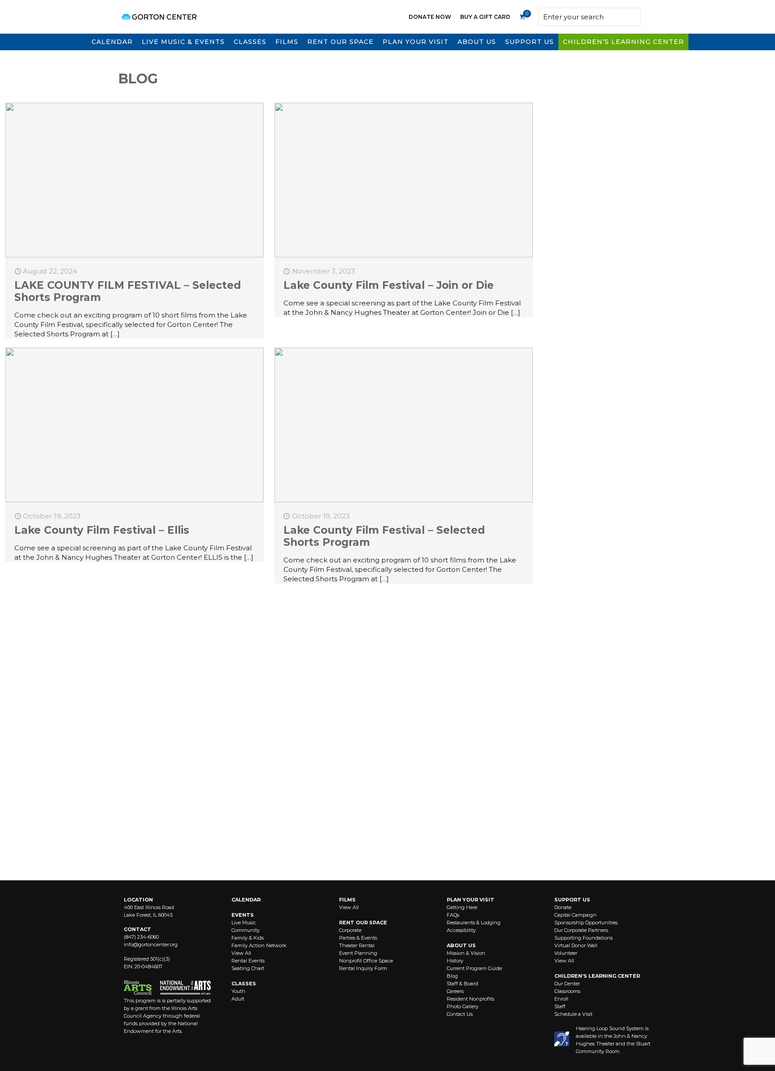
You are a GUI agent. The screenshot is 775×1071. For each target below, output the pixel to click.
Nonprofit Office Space (366, 961)
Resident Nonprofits (470, 999)
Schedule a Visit (573, 1014)
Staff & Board (462, 983)
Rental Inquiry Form (363, 968)
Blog (452, 976)
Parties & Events (358, 938)
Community (245, 930)
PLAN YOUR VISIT (470, 900)
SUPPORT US (572, 900)
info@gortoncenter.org (151, 944)
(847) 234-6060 (141, 937)
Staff (560, 1006)
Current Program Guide (474, 968)
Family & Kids (247, 938)
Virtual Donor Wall (575, 945)
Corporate (350, 930)
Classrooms (567, 991)
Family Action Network (259, 945)
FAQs (453, 915)
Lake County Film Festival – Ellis (101, 530)
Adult (237, 999)
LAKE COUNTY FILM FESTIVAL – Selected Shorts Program (127, 291)
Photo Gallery (463, 1006)
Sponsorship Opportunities (586, 922)
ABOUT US (461, 945)
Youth (238, 991)
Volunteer (565, 953)
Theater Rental (356, 945)
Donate (562, 907)
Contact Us (460, 1014)
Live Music (243, 922)
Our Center (567, 983)
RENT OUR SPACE (363, 922)
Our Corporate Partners (581, 930)
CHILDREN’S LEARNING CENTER (597, 976)
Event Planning (358, 953)
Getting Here (462, 907)
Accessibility (461, 930)
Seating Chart (247, 968)
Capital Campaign (575, 915)
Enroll (561, 999)
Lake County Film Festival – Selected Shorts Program (384, 536)
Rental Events (248, 961)
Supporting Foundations (583, 938)
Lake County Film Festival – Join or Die (388, 285)
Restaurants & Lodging (474, 922)
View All (241, 953)
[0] (522, 17)
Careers (455, 991)
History (455, 961)
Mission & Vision (466, 953)
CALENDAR (246, 900)
